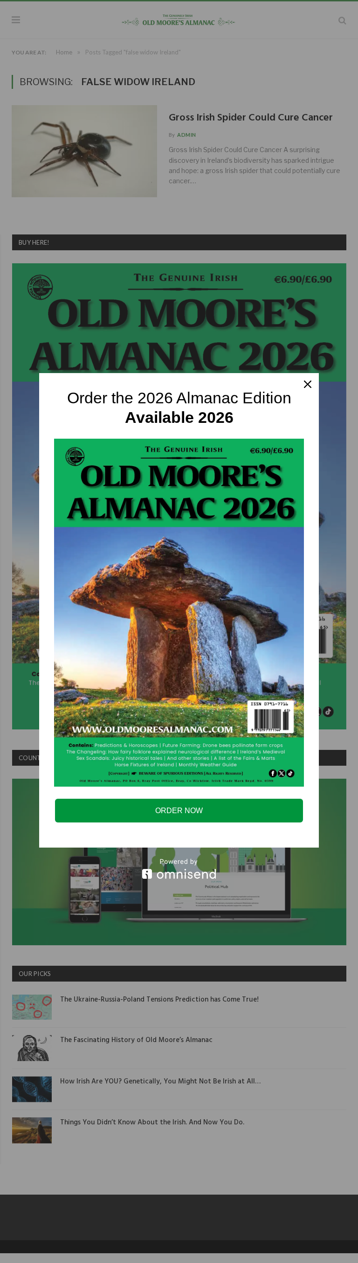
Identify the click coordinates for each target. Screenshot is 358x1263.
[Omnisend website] (179, 869)
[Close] (307, 384)
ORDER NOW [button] (179, 811)
